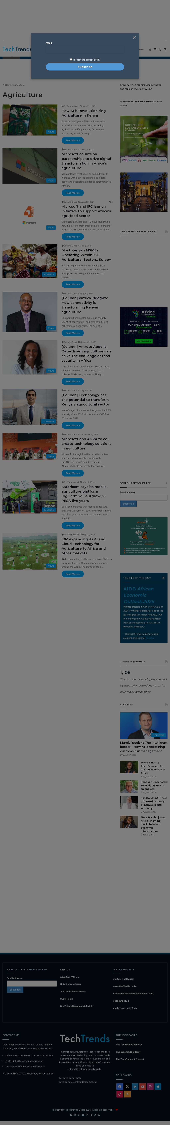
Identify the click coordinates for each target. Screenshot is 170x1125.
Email (49, 43)
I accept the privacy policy (86, 59)
